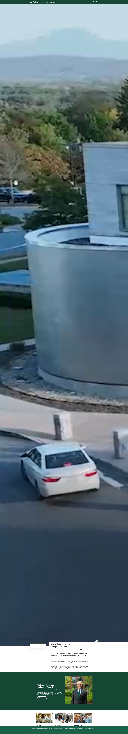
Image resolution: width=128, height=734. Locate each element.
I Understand (95, 731)
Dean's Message (42, 697)
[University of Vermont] (19, 3)
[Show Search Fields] (93, 2)
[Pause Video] (96, 642)
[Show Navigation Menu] (97, 2)
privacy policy (91, 728)
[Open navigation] (44, 646)
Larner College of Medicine (49, 2)
